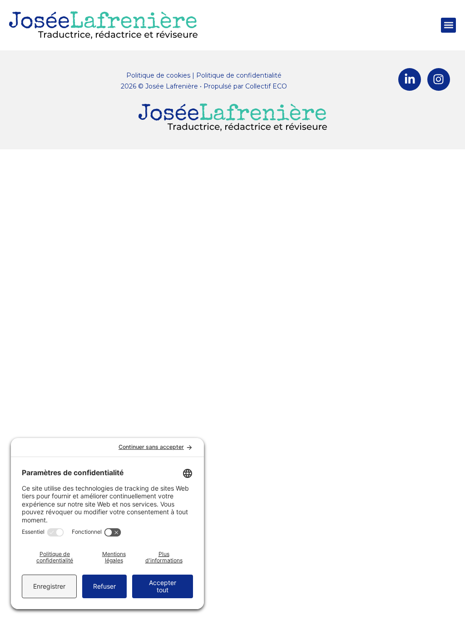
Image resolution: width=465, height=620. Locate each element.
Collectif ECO (266, 86)
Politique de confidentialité (239, 75)
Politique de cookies (158, 75)
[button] (448, 25)
